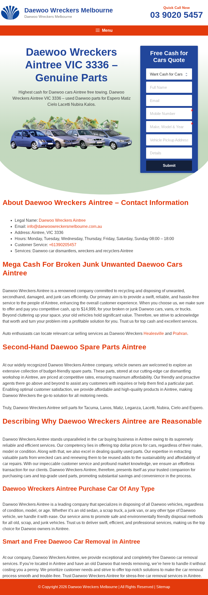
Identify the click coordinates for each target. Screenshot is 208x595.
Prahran (180, 333)
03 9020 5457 (176, 15)
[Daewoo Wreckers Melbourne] (10, 12)
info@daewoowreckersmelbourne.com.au (64, 226)
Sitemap (163, 587)
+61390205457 (62, 245)
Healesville (154, 333)
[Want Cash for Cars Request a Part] (169, 74)
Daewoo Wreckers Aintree (62, 220)
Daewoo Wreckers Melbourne (68, 10)
